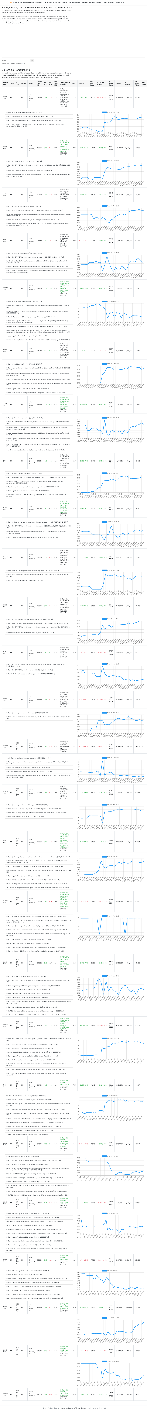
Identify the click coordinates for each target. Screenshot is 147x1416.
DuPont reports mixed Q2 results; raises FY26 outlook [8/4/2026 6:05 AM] (29, 116)
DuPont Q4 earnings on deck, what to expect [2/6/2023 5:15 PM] (27, 805)
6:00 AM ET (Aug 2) (17, 901)
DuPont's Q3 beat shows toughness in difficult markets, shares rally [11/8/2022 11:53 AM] (35, 866)
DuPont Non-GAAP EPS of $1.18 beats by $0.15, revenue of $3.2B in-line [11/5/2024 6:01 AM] (36, 477)
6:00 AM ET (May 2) (17, 746)
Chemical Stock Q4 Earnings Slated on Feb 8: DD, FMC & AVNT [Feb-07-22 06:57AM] (33, 1052)
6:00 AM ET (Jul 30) (17, 1351)
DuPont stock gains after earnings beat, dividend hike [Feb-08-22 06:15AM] (30, 1060)
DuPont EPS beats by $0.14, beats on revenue (64, 1201)
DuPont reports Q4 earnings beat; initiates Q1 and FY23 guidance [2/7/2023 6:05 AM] (33, 809)
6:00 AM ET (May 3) (17, 963)
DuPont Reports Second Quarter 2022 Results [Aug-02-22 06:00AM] (28, 939)
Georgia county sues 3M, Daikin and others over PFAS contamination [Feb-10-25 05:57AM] (35, 450)
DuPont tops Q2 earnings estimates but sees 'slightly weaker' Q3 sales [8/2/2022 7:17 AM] (35, 926)
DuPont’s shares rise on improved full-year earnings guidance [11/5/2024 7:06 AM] (32, 487)
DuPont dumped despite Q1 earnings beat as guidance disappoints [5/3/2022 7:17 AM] (34, 986)
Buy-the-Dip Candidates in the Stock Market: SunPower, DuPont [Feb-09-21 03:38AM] (34, 1298)
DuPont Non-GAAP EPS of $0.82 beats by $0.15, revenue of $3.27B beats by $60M (64, 961)
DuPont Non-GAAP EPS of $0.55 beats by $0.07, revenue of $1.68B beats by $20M (64, 146)
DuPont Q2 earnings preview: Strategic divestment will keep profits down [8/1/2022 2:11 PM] (36, 916)
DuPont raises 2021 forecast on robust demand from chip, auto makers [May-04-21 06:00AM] (36, 1233)
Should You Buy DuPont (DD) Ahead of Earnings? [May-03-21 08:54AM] (29, 1225)
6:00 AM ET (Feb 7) (17, 792)
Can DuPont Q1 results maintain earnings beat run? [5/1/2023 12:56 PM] (29, 758)
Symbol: (4, 60)
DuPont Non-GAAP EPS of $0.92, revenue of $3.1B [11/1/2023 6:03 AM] (29, 670)
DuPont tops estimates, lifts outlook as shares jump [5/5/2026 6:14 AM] (29, 171)
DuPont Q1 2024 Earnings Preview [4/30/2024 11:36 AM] (24, 580)
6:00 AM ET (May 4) (17, 1203)
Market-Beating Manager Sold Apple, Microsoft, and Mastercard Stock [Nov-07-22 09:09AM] (36, 884)
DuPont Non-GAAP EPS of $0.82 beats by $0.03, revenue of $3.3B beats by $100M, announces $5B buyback (64, 840)
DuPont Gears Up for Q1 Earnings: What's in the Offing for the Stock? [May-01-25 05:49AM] (35, 392)
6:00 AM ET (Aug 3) (17, 1144)
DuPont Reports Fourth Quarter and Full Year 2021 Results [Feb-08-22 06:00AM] (32, 1056)
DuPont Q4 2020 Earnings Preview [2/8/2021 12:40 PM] (24, 1275)
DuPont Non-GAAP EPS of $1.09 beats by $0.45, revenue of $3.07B (64, 239)
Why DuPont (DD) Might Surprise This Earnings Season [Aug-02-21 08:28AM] (31, 1174)
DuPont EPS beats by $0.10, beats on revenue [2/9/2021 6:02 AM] (27, 1271)
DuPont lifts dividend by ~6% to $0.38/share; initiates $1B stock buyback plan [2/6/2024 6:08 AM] (37, 623)
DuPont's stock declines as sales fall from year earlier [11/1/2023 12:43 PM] (30, 674)
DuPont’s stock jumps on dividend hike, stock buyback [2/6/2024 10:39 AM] (30, 632)
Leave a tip (119, 2)
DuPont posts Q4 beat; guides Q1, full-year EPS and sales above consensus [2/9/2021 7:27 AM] (36, 1278)
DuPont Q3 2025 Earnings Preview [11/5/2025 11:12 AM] (24, 253)
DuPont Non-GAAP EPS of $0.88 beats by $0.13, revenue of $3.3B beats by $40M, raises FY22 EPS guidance (64, 899)
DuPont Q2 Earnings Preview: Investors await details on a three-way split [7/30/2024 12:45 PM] (37, 522)
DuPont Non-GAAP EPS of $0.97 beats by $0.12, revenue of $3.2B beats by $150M (64, 507)
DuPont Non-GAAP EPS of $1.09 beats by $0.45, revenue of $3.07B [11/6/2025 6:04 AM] (35, 257)
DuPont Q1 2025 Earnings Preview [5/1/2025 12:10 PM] (24, 364)
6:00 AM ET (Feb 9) (17, 1260)
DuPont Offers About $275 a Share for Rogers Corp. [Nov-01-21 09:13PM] (30, 1130)
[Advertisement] (73, 40)
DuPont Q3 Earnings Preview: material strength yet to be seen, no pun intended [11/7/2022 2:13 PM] (38, 857)
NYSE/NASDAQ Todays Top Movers (30, 2)
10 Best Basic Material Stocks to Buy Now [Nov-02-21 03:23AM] (27, 1134)
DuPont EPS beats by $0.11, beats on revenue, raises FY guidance (64, 1142)
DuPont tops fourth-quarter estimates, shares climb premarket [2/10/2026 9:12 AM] (32, 220)
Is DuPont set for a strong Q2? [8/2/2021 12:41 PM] (22, 1156)
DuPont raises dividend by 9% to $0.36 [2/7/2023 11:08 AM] (25, 816)
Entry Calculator (74, 2)
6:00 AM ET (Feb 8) (17, 1025)
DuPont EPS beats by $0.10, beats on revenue (64, 1258)
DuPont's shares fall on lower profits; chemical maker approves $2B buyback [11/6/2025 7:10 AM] (37, 266)
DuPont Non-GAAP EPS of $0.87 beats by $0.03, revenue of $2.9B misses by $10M (64, 604)
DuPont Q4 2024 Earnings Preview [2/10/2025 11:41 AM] (24, 418)
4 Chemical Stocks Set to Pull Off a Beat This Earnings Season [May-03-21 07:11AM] (33, 1229)
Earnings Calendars (95, 2)
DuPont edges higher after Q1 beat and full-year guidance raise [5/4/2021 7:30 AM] (33, 1217)
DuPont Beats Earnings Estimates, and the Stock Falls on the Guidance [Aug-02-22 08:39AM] (36, 947)
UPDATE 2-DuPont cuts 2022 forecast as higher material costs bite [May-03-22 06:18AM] (35, 1011)
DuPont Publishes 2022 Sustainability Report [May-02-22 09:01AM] (28, 990)
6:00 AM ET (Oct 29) (17, 1307)
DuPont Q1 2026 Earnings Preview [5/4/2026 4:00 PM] (24, 161)
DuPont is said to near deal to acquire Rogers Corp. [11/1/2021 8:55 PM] (29, 1100)
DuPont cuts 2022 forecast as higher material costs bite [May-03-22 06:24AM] (31, 1007)
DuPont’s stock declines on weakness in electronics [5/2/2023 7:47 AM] (29, 771)
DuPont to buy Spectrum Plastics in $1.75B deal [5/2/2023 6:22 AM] (28, 767)
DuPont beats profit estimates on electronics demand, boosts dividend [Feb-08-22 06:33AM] (36, 1069)
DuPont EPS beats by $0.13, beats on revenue (64, 1305)
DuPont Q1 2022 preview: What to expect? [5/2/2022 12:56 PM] (26, 976)
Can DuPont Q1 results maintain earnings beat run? (64, 744)
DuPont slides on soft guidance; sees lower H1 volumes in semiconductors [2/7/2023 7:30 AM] (36, 813)
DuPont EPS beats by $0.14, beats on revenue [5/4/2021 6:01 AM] (27, 1213)
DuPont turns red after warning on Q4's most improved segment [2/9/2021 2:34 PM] (33, 1282)
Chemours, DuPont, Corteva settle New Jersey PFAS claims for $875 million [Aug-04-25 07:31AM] (38, 340)
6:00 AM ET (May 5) (17, 1394)
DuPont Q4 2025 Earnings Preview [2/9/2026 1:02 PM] (23, 206)
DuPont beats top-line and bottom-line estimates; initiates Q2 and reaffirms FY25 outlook (64, 349)
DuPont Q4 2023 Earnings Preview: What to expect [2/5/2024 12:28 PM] (29, 619)
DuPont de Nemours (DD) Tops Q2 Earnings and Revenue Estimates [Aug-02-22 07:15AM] (35, 951)
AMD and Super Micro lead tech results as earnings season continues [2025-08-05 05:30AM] (36, 326)
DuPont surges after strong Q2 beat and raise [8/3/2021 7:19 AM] (27, 1164)
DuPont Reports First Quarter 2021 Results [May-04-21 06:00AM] (27, 1237)
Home (15, 2)
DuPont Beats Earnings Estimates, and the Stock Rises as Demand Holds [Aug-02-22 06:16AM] (36, 930)
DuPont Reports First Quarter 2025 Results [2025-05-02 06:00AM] (27, 389)
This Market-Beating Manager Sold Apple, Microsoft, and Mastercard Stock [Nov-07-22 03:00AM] (38, 888)
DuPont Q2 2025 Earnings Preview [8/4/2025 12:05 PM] (24, 302)
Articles (84, 2)
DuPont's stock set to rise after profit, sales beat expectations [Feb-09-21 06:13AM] (33, 1294)
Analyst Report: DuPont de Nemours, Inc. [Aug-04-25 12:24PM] (26, 336)
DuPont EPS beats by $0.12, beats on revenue (64, 1349)
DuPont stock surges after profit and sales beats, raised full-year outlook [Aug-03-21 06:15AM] (36, 1191)
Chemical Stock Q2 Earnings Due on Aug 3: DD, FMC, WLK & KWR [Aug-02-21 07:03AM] (34, 1178)
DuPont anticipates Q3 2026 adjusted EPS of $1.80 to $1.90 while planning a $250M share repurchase (64, 96)
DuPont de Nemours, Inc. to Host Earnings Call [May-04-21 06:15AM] (28, 1245)
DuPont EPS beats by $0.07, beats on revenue (64, 1392)
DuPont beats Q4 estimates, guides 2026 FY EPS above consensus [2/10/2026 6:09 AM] (34, 210)
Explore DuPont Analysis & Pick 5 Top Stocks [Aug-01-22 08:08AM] (28, 943)
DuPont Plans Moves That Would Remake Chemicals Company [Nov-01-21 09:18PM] (33, 1126)
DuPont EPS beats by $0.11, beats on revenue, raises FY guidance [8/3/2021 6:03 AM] (33, 1160)
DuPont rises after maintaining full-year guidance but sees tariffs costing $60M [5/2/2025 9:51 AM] (38, 379)
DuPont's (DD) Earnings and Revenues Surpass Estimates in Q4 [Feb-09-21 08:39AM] (33, 1286)
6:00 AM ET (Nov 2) (17, 1085)
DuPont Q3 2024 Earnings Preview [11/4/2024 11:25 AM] (24, 473)
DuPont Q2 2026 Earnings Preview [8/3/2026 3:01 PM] (24, 112)
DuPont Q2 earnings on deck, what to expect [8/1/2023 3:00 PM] (27, 713)
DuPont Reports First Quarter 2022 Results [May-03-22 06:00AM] (27, 997)
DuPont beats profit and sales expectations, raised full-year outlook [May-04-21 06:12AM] (35, 1241)
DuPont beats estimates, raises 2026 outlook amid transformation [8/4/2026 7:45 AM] (33, 120)
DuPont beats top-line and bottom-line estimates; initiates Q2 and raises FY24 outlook (64, 556)
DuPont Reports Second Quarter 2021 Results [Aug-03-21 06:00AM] (28, 1181)
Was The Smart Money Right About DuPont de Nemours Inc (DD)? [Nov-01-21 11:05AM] (34, 1123)
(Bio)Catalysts (109, 2)
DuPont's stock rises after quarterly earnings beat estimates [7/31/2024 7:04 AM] (32, 537)
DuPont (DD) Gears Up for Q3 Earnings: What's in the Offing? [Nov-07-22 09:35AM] (33, 880)
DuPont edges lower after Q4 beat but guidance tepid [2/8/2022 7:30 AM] (30, 1048)
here (23, 63)
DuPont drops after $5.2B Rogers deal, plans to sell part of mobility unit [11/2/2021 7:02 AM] (35, 1109)
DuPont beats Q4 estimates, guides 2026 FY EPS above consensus (64, 193)
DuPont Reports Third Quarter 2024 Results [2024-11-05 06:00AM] (28, 491)
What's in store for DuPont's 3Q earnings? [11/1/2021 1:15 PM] (26, 1096)
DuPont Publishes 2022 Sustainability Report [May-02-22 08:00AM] (28, 993)
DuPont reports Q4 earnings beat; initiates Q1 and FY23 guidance (64, 791)
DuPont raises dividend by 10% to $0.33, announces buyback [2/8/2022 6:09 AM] (32, 1044)
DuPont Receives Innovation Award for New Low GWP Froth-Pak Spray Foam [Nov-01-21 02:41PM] (38, 1119)
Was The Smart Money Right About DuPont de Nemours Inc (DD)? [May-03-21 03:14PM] (34, 1221)
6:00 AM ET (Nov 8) (17, 842)
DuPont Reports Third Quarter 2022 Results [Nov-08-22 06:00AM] (27, 876)
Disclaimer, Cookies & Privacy (70, 1408)
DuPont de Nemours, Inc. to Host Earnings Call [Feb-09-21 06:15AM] (28, 1290)
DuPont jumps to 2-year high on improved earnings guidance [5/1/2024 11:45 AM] (32, 570)
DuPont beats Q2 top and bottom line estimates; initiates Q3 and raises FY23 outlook (64, 698)
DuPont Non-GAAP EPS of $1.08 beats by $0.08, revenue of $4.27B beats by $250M (64, 1024)
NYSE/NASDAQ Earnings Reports (56, 2)
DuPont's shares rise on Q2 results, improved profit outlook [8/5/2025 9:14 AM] (31, 317)
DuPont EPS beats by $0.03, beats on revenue (64, 1083)
